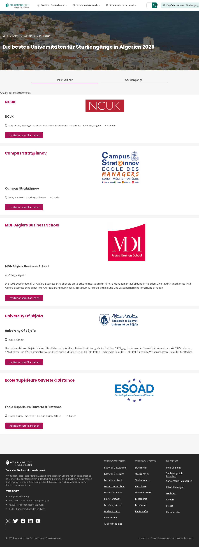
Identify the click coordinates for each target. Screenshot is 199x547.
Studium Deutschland (53, 5)
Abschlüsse (140, 486)
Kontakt (170, 499)
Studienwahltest (143, 492)
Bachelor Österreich (114, 473)
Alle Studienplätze (113, 523)
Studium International (121, 5)
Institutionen (65, 79)
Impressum (144, 538)
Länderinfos (141, 498)
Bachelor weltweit (113, 480)
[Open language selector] (157, 5)
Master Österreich (113, 492)
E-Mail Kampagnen (175, 487)
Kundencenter (173, 512)
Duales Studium (112, 511)
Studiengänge (133, 80)
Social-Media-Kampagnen (179, 480)
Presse (169, 505)
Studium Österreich (87, 5)
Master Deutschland (114, 486)
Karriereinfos (141, 511)
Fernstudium (110, 517)
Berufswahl (140, 505)
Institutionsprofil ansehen (24, 135)
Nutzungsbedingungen (183, 538)
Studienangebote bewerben (174, 475)
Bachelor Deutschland (115, 467)
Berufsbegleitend (112, 505)
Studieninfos (141, 467)
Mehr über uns (173, 467)
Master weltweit (112, 498)
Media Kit (171, 493)
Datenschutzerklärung (161, 538)
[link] (43, 35)
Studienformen (142, 480)
